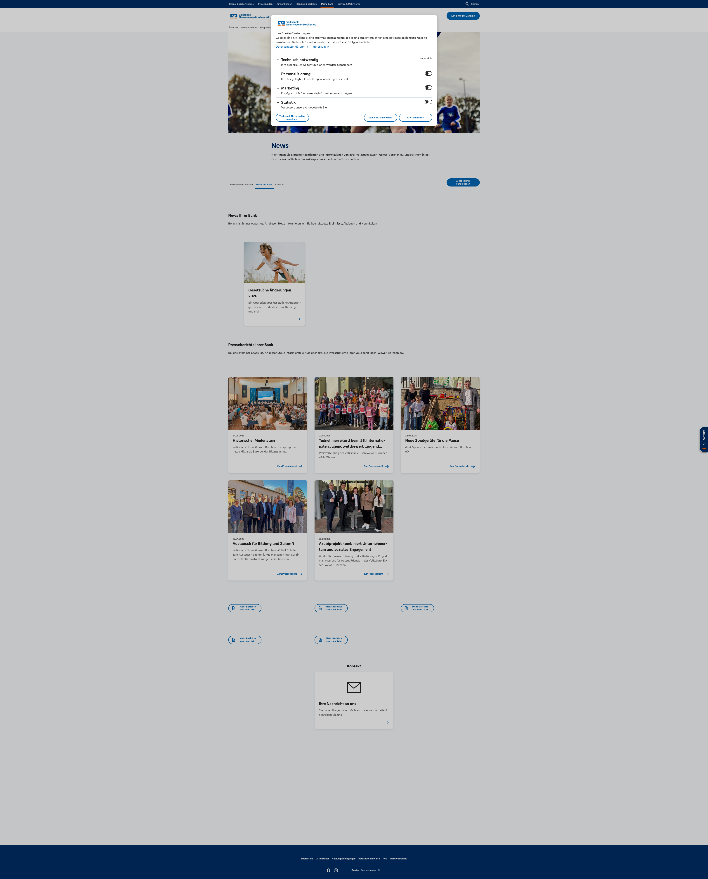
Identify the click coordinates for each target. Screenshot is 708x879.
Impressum (319, 46)
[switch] (428, 73)
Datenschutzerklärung (290, 46)
